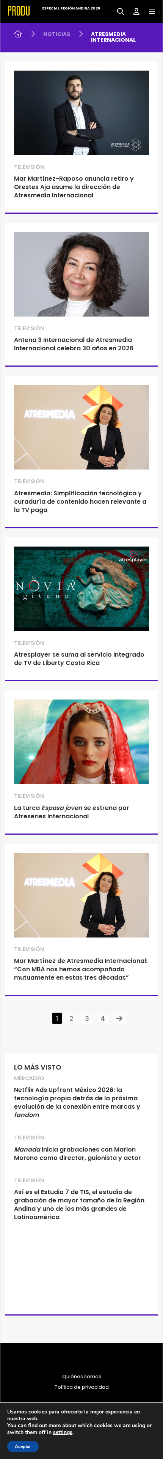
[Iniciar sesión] (133, 11)
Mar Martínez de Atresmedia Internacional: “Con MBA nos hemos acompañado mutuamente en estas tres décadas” (80, 969)
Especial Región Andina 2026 (71, 8)
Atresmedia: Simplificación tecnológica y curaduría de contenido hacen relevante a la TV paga (80, 501)
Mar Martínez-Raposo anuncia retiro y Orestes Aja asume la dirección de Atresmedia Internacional (74, 187)
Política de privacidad (82, 1387)
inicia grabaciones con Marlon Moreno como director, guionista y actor (77, 1153)
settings (62, 1432)
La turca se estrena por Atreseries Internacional (71, 812)
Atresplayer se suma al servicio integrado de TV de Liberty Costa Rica (79, 658)
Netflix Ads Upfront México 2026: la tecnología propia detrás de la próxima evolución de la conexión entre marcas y (77, 1102)
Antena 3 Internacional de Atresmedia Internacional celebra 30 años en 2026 (73, 344)
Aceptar (23, 1446)
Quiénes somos (81, 1376)
